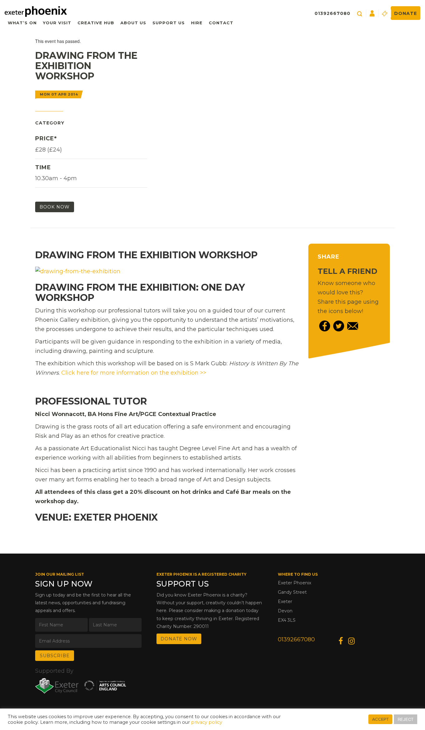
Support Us (168, 22)
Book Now (55, 207)
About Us (133, 22)
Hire (197, 22)
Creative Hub (95, 22)
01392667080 (332, 13)
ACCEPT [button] (380, 719)
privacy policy (206, 722)
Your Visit (57, 22)
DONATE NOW (179, 639)
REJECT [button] (405, 719)
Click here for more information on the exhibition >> (133, 372)
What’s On (22, 22)
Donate (405, 13)
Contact (221, 22)
